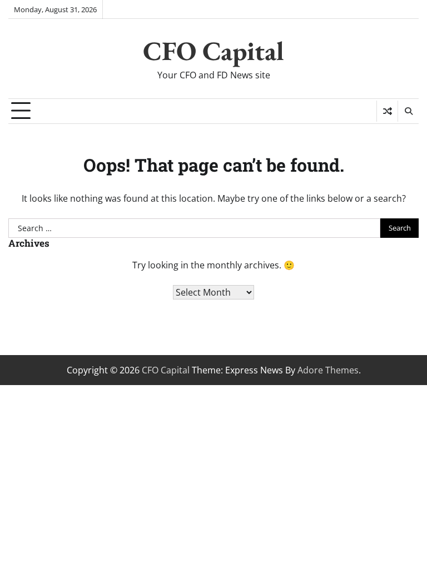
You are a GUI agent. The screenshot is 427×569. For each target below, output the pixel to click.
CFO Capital (213, 50)
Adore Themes (328, 370)
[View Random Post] (387, 111)
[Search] (408, 111)
